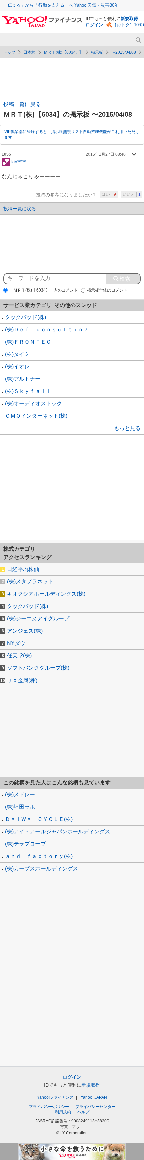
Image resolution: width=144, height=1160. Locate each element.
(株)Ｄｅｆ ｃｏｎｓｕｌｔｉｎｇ (47, 329)
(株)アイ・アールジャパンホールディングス (57, 831)
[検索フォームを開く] (138, 40)
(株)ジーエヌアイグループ (38, 618)
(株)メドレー (20, 794)
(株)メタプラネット (30, 581)
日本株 (29, 52)
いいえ (132, 194)
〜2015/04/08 (123, 52)
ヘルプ (83, 1112)
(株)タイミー (20, 354)
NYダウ (16, 643)
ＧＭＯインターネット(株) (36, 416)
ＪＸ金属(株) (22, 680)
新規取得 (129, 18)
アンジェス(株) (25, 631)
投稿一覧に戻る (22, 104)
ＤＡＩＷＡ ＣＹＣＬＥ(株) (39, 819)
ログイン (94, 24)
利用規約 (63, 1112)
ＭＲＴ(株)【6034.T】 (63, 52)
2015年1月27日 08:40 (106, 154)
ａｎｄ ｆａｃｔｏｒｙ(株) (39, 856)
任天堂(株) (19, 655)
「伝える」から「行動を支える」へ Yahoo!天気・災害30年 (61, 5)
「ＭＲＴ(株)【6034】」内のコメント (43, 290)
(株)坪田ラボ (20, 807)
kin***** (18, 161)
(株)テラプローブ (25, 844)
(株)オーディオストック (33, 403)
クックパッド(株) (25, 317)
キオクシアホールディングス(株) (46, 594)
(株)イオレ (17, 366)
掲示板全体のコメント (107, 290)
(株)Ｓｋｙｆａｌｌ (28, 391)
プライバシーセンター (95, 1106)
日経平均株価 (23, 569)
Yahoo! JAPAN (94, 1097)
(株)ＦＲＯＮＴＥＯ (28, 342)
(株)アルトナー (23, 379)
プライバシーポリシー (49, 1106)
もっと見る (127, 428)
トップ (9, 52)
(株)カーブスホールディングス (41, 869)
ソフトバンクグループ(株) (38, 668)
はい (109, 194)
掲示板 (97, 52)
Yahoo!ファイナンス (55, 1097)
